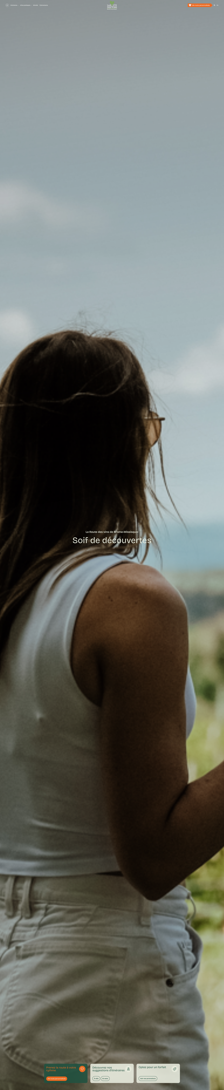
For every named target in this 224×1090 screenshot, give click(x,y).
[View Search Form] (214, 5)
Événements (44, 5)
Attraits (35, 5)
